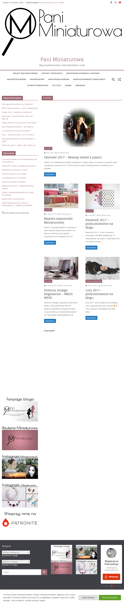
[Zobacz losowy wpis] (119, 79)
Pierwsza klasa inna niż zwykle (51, 2)
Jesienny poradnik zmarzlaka (13, 182)
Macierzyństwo (37, 79)
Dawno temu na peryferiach (13, 199)
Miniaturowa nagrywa (58, 79)
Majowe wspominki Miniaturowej (58, 220)
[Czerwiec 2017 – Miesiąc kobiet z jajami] (82, 126)
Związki (68, 85)
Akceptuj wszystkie (109, 597)
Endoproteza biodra (16, 79)
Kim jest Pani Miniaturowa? (25, 73)
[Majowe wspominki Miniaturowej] (61, 196)
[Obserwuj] (20, 455)
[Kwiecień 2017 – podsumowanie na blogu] (102, 196)
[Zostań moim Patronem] (20, 513)
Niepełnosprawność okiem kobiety (89, 79)
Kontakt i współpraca (52, 73)
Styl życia (56, 85)
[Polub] (20, 398)
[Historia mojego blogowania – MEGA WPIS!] (61, 268)
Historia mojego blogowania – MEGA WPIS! (58, 294)
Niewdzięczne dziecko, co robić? (15, 170)
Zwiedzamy (80, 85)
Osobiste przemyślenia (37, 85)
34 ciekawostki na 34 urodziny (14, 178)
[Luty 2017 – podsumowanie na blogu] (102, 268)
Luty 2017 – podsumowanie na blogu (99, 294)
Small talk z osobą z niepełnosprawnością (19, 166)
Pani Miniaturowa (62, 59)
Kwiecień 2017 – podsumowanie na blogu (99, 223)
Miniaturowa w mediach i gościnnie (83, 73)
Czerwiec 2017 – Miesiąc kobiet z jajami (73, 157)
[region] (62, 597)
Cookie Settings (88, 597)
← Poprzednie (48, 330)
